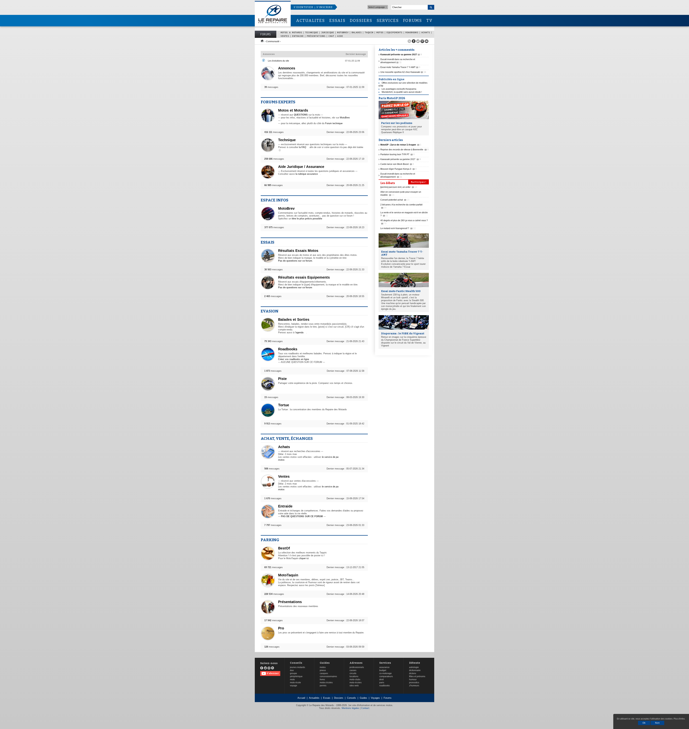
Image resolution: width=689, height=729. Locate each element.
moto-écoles (356, 682)
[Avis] (263, 61)
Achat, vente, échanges (287, 438)
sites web (354, 685)
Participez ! (418, 182)
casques (324, 673)
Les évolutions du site (278, 61)
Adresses (356, 662)
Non (657, 723)
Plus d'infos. (679, 719)
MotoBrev (343, 32)
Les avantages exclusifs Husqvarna (399, 89)
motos (323, 667)
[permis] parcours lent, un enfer (398, 187)
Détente (414, 662)
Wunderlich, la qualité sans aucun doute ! (402, 92)
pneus (323, 670)
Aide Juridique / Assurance (301, 167)
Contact (365, 708)
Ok (644, 723)
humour (413, 679)
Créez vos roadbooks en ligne (293, 359)
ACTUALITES (310, 20)
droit (381, 679)
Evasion (269, 311)
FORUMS (412, 20)
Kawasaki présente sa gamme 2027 (400, 159)
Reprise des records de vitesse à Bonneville (404, 149)
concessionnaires (328, 676)
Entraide (298, 36)
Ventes (285, 36)
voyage (293, 685)
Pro (281, 628)
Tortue (283, 405)
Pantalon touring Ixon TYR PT (397, 154)
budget (382, 670)
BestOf (284, 548)
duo (292, 670)
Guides (325, 662)
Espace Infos (274, 200)
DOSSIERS (361, 20)
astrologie (414, 667)
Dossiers (338, 698)
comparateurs (386, 676)
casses (353, 670)
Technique (311, 32)
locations (354, 676)
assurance (384, 667)
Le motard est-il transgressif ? (398, 228)
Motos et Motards (293, 110)
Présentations (316, 36)
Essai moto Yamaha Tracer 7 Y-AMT (400, 67)
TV (429, 20)
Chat (331, 36)
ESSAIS (337, 20)
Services (385, 662)
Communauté (272, 41)
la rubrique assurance (307, 174)
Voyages (375, 698)
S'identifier (303, 7)
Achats (425, 32)
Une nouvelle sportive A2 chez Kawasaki (403, 72)
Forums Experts (278, 102)
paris (381, 682)
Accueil (301, 698)
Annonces (286, 68)
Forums (265, 34)
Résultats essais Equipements (304, 277)
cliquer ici (304, 558)
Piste (282, 379)
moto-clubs (355, 679)
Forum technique (334, 123)
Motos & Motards (291, 32)
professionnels (357, 667)
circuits (353, 673)
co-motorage (385, 673)
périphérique (296, 676)
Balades (357, 32)
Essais (267, 242)
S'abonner (273, 673)
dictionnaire (415, 670)
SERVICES (388, 20)
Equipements (394, 32)
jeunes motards (297, 667)
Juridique (327, 32)
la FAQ (302, 147)
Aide (340, 36)
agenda (299, 332)
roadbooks (384, 685)
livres (322, 679)
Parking (270, 539)
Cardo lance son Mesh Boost (397, 164)
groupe (293, 673)
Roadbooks (412, 32)
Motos (380, 32)
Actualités (314, 698)
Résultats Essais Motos (298, 251)
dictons (412, 673)
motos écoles (326, 682)
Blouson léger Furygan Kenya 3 (398, 169)
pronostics (414, 682)
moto (292, 679)
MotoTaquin (288, 575)
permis (323, 685)
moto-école (295, 682)
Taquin (369, 32)
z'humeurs (414, 685)
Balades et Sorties (293, 319)
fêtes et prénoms (417, 676)
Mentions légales (350, 708)
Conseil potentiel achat (394, 200)
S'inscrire (325, 7)
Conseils (296, 662)
